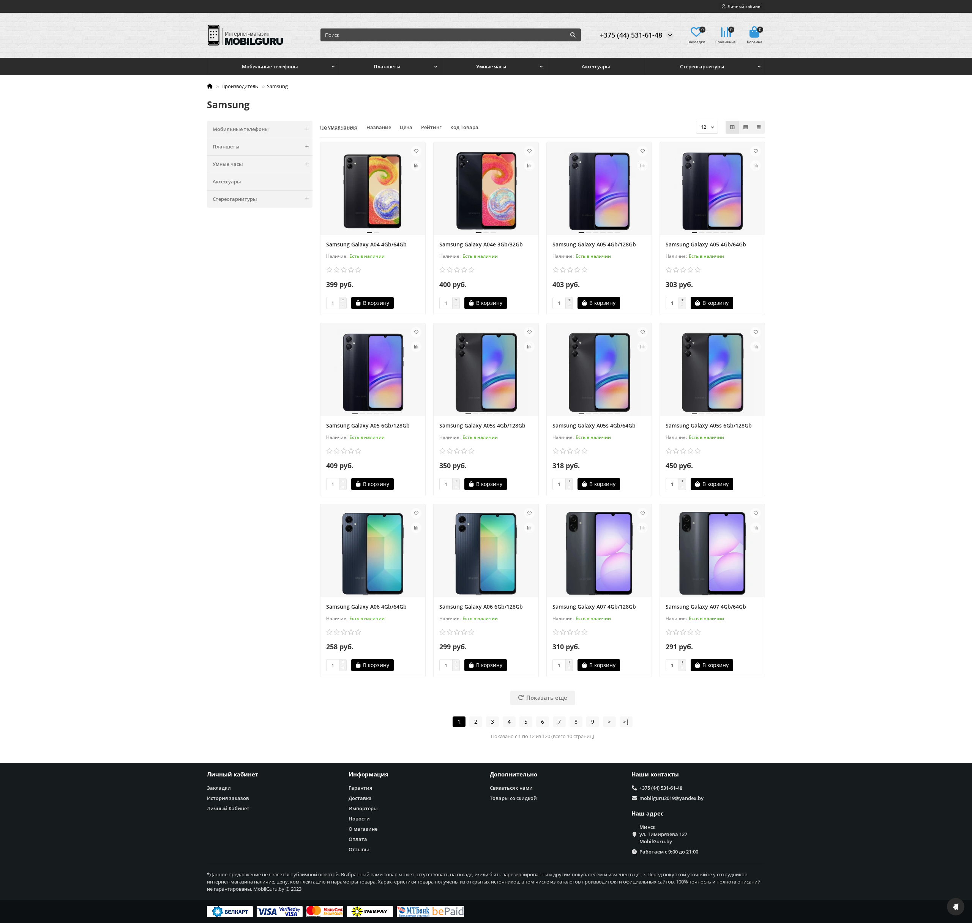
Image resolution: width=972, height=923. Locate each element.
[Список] (746, 127)
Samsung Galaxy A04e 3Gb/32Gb (481, 244)
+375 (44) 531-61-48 (631, 34)
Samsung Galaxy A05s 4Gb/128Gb (482, 425)
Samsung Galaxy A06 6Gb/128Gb (481, 606)
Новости (359, 818)
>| (626, 721)
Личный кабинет (232, 774)
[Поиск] (573, 35)
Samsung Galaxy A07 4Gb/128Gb (594, 606)
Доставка (360, 798)
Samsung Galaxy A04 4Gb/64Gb (366, 244)
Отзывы (359, 849)
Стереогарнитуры (702, 66)
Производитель (239, 86)
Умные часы (491, 66)
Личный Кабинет (228, 808)
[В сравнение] (416, 165)
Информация (368, 774)
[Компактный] (758, 127)
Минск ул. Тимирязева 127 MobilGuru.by (663, 834)
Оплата (358, 839)
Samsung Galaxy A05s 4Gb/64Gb (594, 425)
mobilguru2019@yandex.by (671, 798)
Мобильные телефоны (270, 66)
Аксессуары (596, 66)
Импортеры (363, 808)
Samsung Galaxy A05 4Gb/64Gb (706, 244)
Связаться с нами (511, 787)
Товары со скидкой (513, 798)
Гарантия (360, 787)
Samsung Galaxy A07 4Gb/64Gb (706, 606)
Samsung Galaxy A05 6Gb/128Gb (368, 425)
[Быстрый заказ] (407, 303)
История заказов (228, 798)
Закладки (219, 787)
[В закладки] (416, 151)
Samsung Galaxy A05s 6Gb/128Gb (709, 425)
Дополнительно (513, 774)
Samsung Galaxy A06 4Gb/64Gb (366, 606)
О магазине (363, 828)
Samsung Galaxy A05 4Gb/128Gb (594, 244)
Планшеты (387, 66)
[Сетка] (732, 127)
